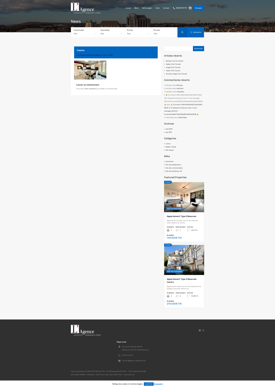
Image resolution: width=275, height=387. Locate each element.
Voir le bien (184, 206)
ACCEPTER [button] (148, 384)
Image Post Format (173, 67)
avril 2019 (169, 129)
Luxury (168, 144)
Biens (136, 8)
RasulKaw (180, 92)
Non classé (170, 150)
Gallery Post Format (173, 64)
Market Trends (171, 147)
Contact (166, 8)
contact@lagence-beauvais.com (134, 361)
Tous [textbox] (75, 34)
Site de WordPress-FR (174, 171)
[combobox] (84, 33)
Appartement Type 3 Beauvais (181, 216)
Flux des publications (173, 165)
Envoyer (198, 8)
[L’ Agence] (86, 12)
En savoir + (158, 384)
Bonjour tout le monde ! (174, 61)
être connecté (90, 89)
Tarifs (157, 8)
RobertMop (182, 117)
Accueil (128, 8)
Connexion (169, 161)
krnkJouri (180, 88)
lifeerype (179, 85)
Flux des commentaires (174, 168)
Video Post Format (173, 71)
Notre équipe (147, 8)
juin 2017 (169, 132)
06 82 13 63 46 (181, 8)
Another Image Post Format (176, 74)
